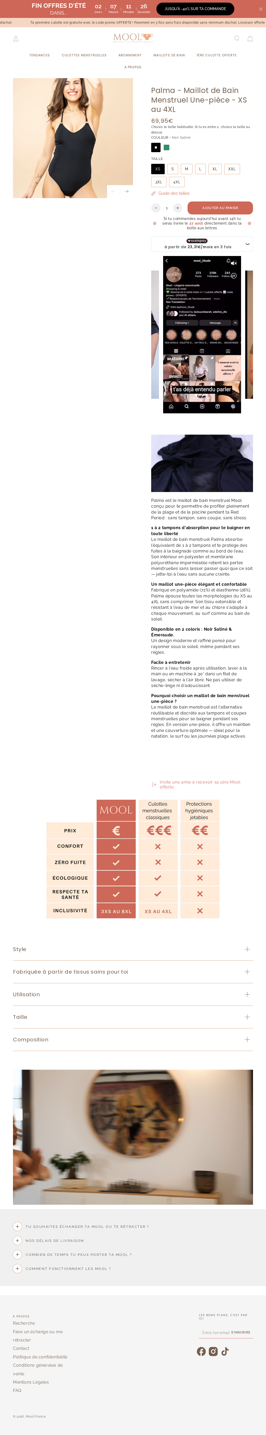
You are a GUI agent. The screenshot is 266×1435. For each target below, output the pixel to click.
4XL (177, 182)
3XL (158, 182)
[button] (236, 38)
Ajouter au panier (220, 208)
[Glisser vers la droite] (126, 191)
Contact (21, 1348)
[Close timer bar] (261, 9)
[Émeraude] (166, 147)
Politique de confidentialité (40, 1357)
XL (214, 169)
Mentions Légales (31, 1382)
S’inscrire (240, 1332)
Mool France (36, 1416)
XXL (232, 169)
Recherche (24, 1323)
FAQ (17, 1390)
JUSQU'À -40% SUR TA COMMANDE (195, 9)
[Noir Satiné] (156, 147)
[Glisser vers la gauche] (113, 191)
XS (158, 169)
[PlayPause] (157, 772)
